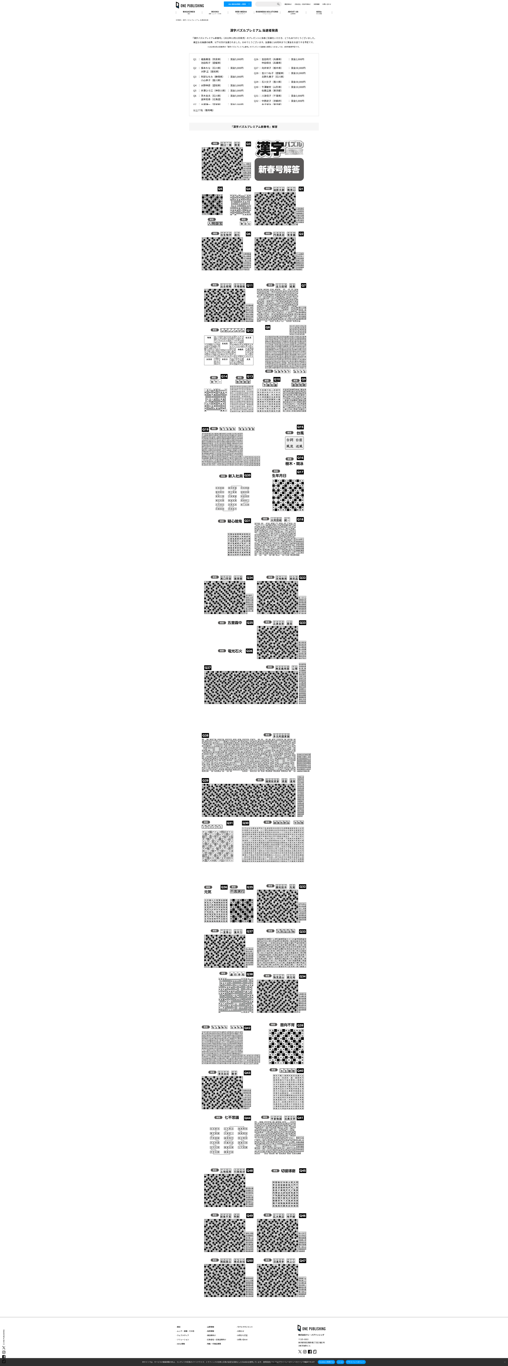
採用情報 (316, 4)
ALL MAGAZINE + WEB (237, 4)
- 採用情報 (210, 1331)
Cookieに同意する (326, 1362)
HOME (178, 20)
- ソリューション (182, 1339)
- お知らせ (240, 1331)
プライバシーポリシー (356, 1362)
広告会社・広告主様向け (303, 4)
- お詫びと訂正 (242, 1335)
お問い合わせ (326, 4)
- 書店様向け (211, 1335)
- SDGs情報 (180, 1343)
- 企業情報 (210, 1327)
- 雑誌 (178, 1327)
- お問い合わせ (242, 1339)
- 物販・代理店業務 (213, 1343)
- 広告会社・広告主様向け (216, 1339)
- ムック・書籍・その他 (185, 1331)
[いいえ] (504, 1362)
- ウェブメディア (182, 1335)
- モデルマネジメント (244, 1327)
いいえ (340, 1362)
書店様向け (288, 4)
